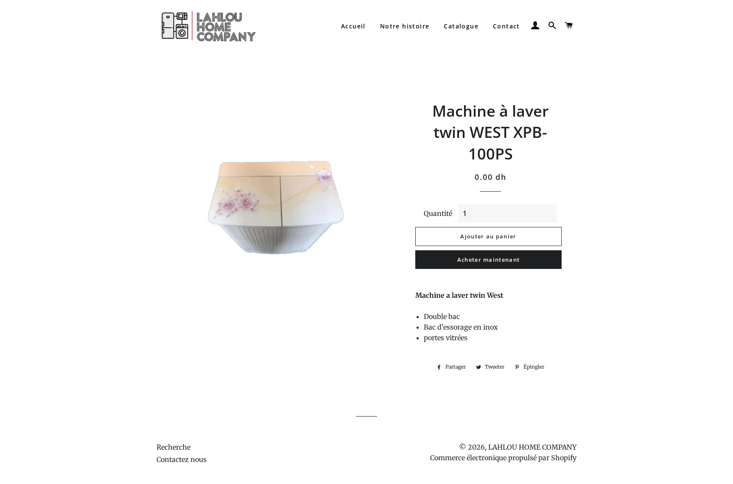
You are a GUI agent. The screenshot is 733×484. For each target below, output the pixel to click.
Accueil (353, 26)
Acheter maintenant (488, 259)
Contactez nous (182, 459)
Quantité (438, 213)
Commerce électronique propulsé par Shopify (503, 457)
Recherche (173, 447)
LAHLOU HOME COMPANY (532, 447)
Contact (506, 26)
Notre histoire (405, 26)
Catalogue (461, 26)
